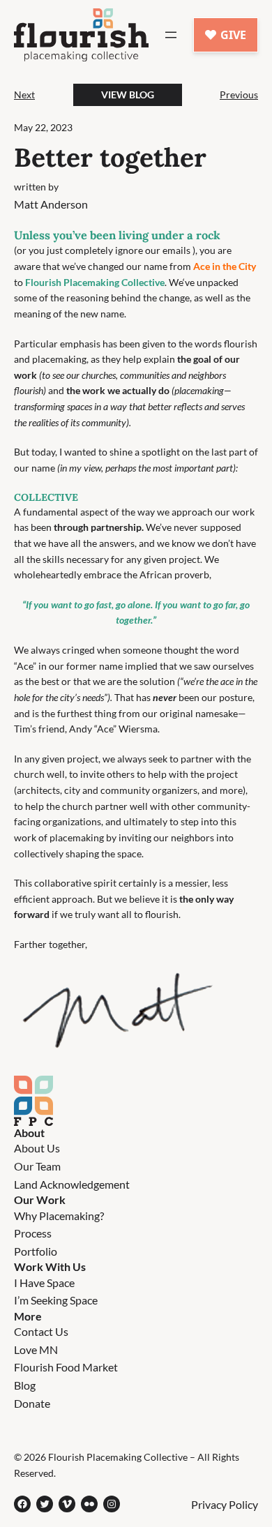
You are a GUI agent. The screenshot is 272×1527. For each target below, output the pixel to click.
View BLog (127, 94)
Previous (239, 94)
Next (24, 94)
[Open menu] (171, 35)
